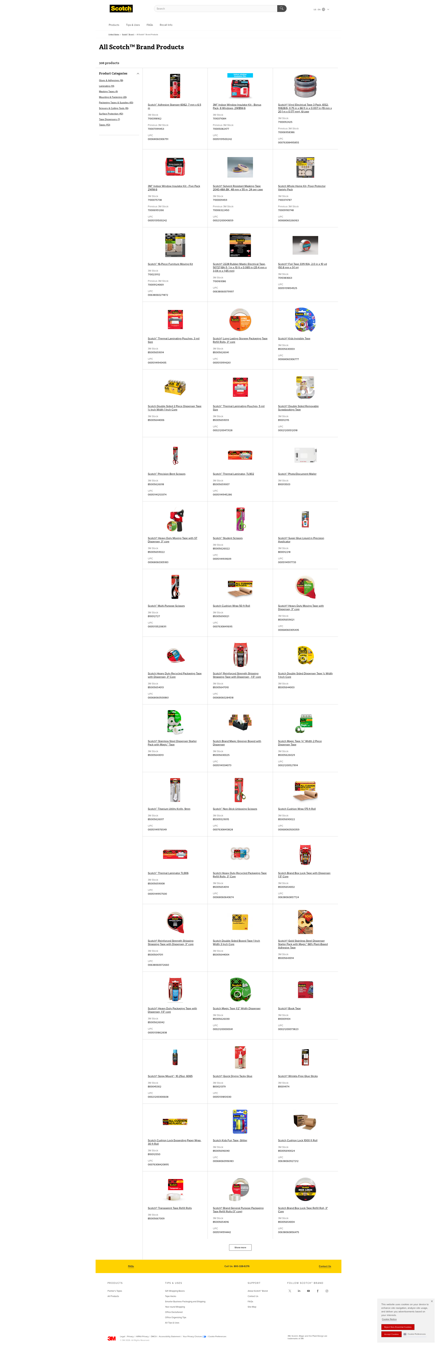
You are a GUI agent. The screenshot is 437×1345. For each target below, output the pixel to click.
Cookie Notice (389, 1319)
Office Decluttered (173, 1312)
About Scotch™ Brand (258, 1291)
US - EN (317, 9)
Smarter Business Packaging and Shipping (185, 1301)
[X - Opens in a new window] (289, 1291)
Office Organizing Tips (175, 1317)
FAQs (150, 25)
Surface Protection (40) (111, 113)
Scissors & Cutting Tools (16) (113, 108)
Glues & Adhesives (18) (111, 80)
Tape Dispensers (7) (109, 119)
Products (114, 25)
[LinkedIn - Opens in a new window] (299, 1291)
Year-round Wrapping (175, 1307)
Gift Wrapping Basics (175, 1291)
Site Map (252, 1307)
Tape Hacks (170, 1296)
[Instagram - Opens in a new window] (326, 1291)
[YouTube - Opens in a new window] (308, 1291)
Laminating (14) (106, 86)
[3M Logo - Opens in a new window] (121, 9)
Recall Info (166, 25)
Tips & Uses (133, 25)
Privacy (130, 1336)
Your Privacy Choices (192, 1336)
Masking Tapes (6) (108, 91)
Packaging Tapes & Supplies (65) (116, 102)
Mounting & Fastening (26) (113, 97)
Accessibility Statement (170, 1336)
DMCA (154, 1336)
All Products (113, 1296)
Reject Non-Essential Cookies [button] (398, 1327)
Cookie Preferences (217, 1336)
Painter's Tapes (115, 1291)
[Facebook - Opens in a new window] (317, 1291)
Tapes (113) (104, 124)
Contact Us (325, 1266)
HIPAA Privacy (142, 1336)
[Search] (282, 8)
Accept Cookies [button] (391, 1334)
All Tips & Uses (172, 1322)
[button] (414, 1334)
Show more (240, 1247)
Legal (122, 1336)
